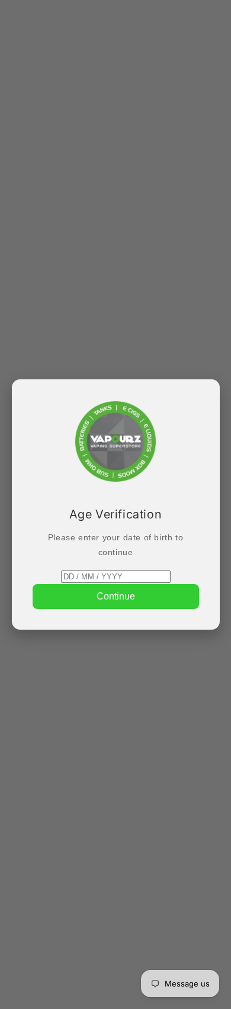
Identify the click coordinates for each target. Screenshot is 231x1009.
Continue (116, 596)
